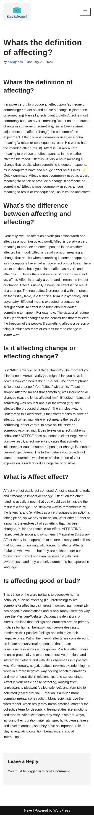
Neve (28, 810)
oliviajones (15, 62)
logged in (34, 771)
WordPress (61, 810)
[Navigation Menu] (85, 12)
